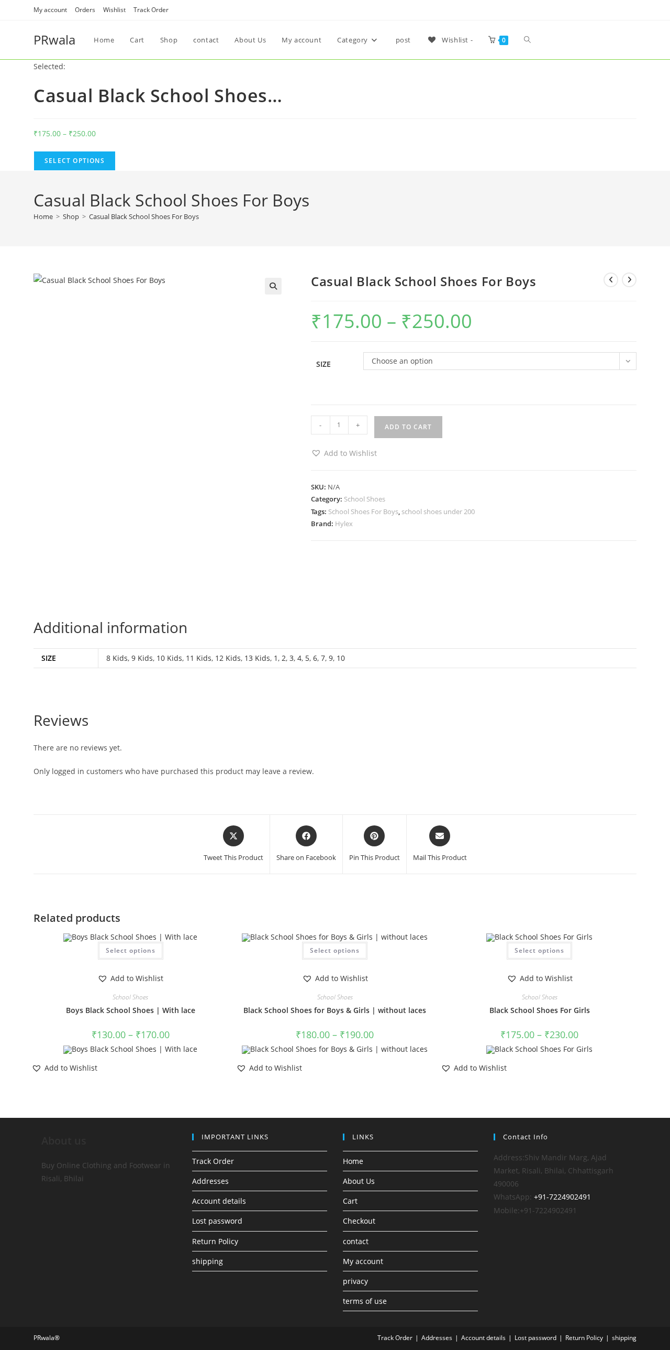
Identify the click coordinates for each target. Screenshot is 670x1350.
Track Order (151, 9)
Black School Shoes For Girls (539, 1010)
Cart (350, 1201)
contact (355, 1241)
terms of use (365, 1301)
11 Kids (198, 658)
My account (50, 9)
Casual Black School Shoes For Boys (144, 216)
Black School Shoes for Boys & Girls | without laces (334, 1010)
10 (341, 658)
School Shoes (364, 499)
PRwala (54, 39)
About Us (359, 1181)
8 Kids (117, 658)
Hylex (344, 523)
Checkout (359, 1221)
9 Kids (142, 658)
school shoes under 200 (438, 511)
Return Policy (215, 1241)
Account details (219, 1201)
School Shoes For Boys (363, 511)
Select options (130, 950)
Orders (85, 9)
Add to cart (408, 426)
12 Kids (228, 658)
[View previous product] (611, 280)
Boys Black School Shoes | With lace (130, 1010)
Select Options (74, 160)
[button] (273, 286)
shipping (207, 1261)
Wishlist (114, 9)
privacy (355, 1281)
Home (353, 1161)
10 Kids (169, 658)
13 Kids (257, 658)
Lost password (217, 1221)
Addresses (210, 1181)
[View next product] (629, 280)
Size (323, 364)
